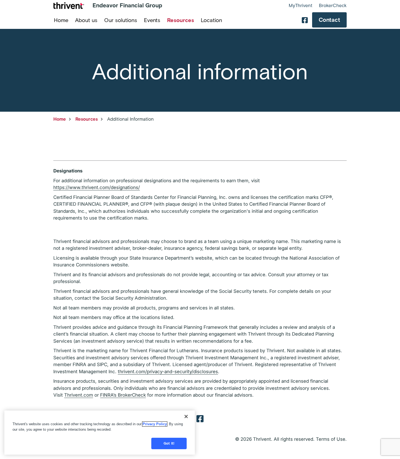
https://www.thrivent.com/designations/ (96, 187)
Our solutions (120, 20)
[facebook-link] (305, 20)
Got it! (169, 443)
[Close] (186, 416)
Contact (329, 19)
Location (211, 20)
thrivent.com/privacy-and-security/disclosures (168, 371)
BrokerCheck (333, 5)
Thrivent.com (78, 395)
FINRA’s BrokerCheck (123, 395)
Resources (180, 20)
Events (152, 20)
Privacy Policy (155, 424)
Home (61, 20)
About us (86, 20)
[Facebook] (200, 418)
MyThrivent (300, 5)
